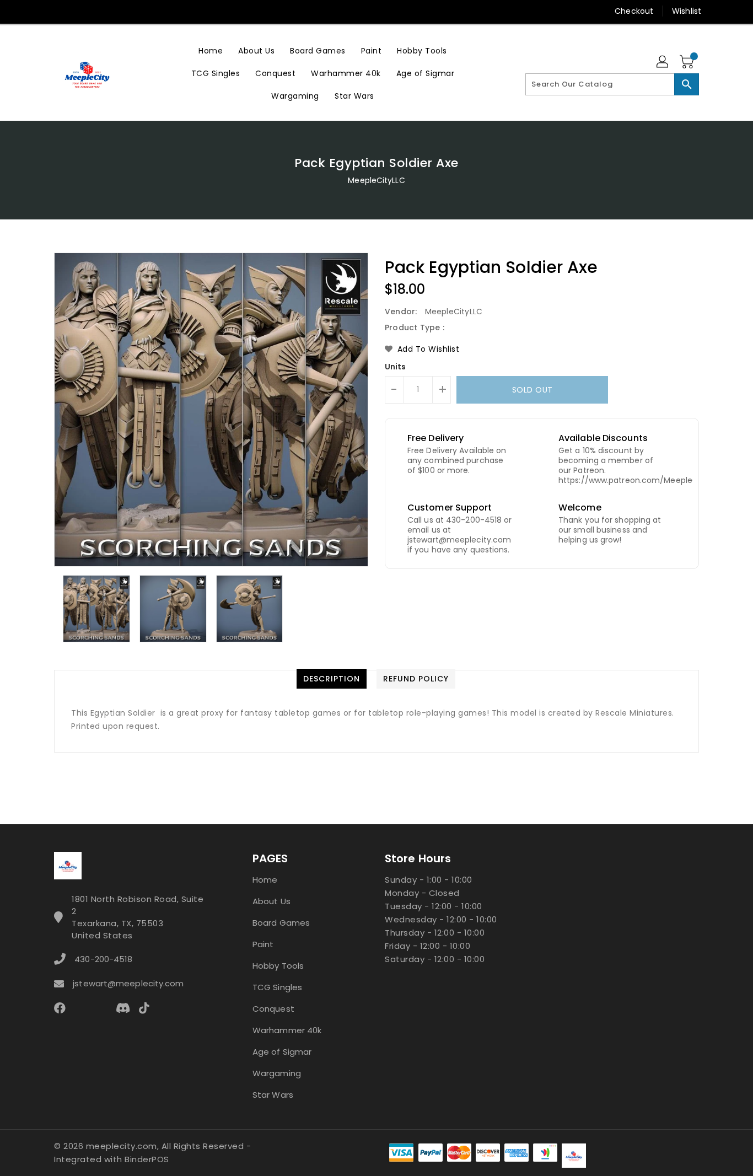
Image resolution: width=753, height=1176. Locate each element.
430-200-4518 (103, 959)
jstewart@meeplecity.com (128, 983)
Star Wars (272, 1094)
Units (395, 366)
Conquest (273, 1008)
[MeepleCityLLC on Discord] (165, 11)
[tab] (332, 679)
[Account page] (663, 62)
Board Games (281, 922)
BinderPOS (147, 1159)
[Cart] (688, 62)
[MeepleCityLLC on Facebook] (38, 11)
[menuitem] (210, 50)
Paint (263, 944)
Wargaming (276, 1073)
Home (264, 879)
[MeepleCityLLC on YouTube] (144, 11)
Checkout (634, 11)
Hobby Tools (278, 965)
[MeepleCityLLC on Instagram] (101, 11)
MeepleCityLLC (376, 180)
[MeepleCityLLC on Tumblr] (122, 11)
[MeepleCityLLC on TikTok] (186, 11)
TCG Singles (277, 987)
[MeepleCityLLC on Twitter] (59, 11)
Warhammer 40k (286, 1030)
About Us (271, 901)
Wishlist (686, 11)
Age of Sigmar (281, 1051)
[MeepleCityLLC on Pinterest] (80, 11)
